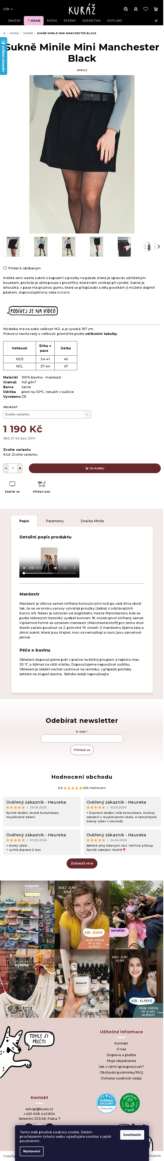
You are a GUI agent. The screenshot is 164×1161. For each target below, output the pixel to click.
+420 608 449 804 (39, 1114)
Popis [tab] (24, 521)
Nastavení (31, 1151)
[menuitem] (14, 20)
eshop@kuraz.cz (39, 1109)
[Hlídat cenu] (41, 488)
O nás (121, 1049)
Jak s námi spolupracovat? (121, 1067)
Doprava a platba (121, 1055)
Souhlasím (132, 1135)
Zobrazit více (82, 863)
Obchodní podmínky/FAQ (121, 1072)
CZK (6, 9)
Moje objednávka (121, 1061)
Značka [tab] (92, 521)
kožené (63, 292)
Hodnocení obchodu (82, 777)
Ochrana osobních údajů (121, 1078)
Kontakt (121, 1043)
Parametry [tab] (55, 521)
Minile (82, 70)
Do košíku (97, 468)
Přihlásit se (82, 750)
